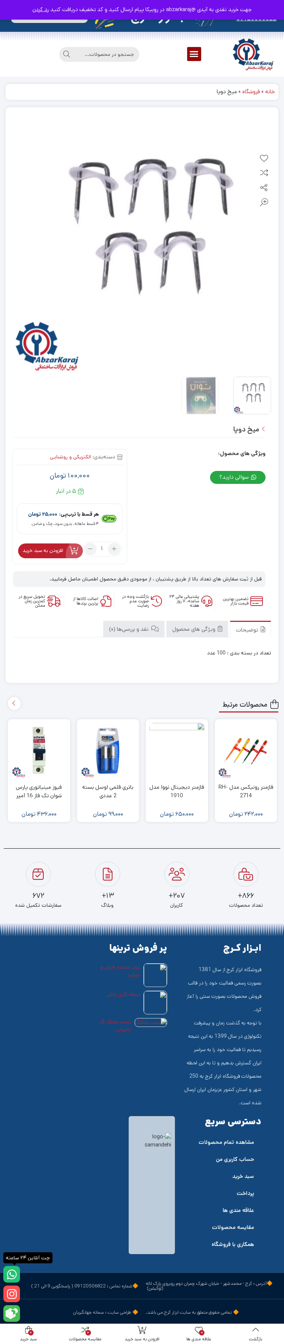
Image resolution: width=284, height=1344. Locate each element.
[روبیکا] (11, 1313)
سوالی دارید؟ (234, 477)
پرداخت (245, 1193)
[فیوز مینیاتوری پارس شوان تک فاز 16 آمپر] (39, 750)
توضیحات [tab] (248, 630)
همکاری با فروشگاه (233, 1244)
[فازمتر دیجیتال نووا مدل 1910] (176, 750)
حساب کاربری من (235, 1159)
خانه (270, 91)
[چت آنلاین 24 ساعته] (11, 1274)
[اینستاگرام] (11, 1294)
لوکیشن (155, 1288)
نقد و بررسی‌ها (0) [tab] (129, 629)
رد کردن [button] (41, 9)
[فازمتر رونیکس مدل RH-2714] (246, 750)
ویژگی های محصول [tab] (194, 629)
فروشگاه (251, 91)
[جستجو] (66, 54)
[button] (194, 54)
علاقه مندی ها (238, 1210)
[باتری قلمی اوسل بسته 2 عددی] (108, 750)
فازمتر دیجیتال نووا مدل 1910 (176, 791)
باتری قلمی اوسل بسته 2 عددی (107, 791)
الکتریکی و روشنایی (70, 457)
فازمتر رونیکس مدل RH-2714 (246, 791)
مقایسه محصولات (233, 1227)
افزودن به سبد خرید (43, 550)
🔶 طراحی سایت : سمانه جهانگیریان (105, 1312)
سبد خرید (243, 1176)
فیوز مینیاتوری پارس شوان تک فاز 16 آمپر (39, 791)
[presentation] (14, 703)
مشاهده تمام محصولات (226, 1142)
